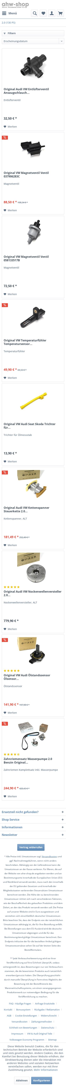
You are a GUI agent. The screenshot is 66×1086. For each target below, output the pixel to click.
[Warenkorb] (60, 13)
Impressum (17, 1033)
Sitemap (52, 1039)
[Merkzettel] (43, 13)
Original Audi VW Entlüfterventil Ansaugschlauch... (26, 90)
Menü (12, 13)
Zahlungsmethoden (41, 1021)
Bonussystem (23, 1009)
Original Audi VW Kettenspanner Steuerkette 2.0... (26, 509)
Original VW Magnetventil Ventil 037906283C (26, 174)
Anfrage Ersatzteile (45, 1003)
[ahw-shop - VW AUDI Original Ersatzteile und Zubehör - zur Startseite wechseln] (15, 5)
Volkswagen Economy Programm (27, 1039)
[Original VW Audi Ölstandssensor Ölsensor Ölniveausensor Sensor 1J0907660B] (33, 652)
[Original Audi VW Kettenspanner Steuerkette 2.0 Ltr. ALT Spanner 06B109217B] (33, 485)
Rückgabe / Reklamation (47, 1009)
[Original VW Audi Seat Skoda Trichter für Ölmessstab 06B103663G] (33, 401)
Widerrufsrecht (49, 1015)
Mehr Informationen (46, 1069)
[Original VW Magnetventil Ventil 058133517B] (33, 234)
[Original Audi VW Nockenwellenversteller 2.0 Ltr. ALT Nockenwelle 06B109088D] (33, 568)
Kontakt (8, 1009)
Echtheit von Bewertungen (23, 1027)
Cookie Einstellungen (26, 1015)
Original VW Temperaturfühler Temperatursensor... (25, 342)
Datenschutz (47, 1027)
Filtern (11, 33)
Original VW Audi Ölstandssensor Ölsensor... (27, 677)
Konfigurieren (41, 1080)
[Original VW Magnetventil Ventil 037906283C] (33, 150)
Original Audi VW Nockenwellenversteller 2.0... (32, 593)
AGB (9, 1015)
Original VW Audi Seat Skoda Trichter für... (29, 425)
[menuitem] (9, 13)
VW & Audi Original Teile (39, 1033)
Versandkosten (49, 856)
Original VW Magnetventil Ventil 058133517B (26, 258)
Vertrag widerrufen (30, 847)
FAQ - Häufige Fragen (20, 1003)
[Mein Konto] (51, 13)
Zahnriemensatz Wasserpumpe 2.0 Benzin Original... (28, 760)
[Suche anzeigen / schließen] (34, 13)
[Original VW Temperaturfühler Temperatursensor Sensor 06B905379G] (33, 317)
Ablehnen (22, 1080)
